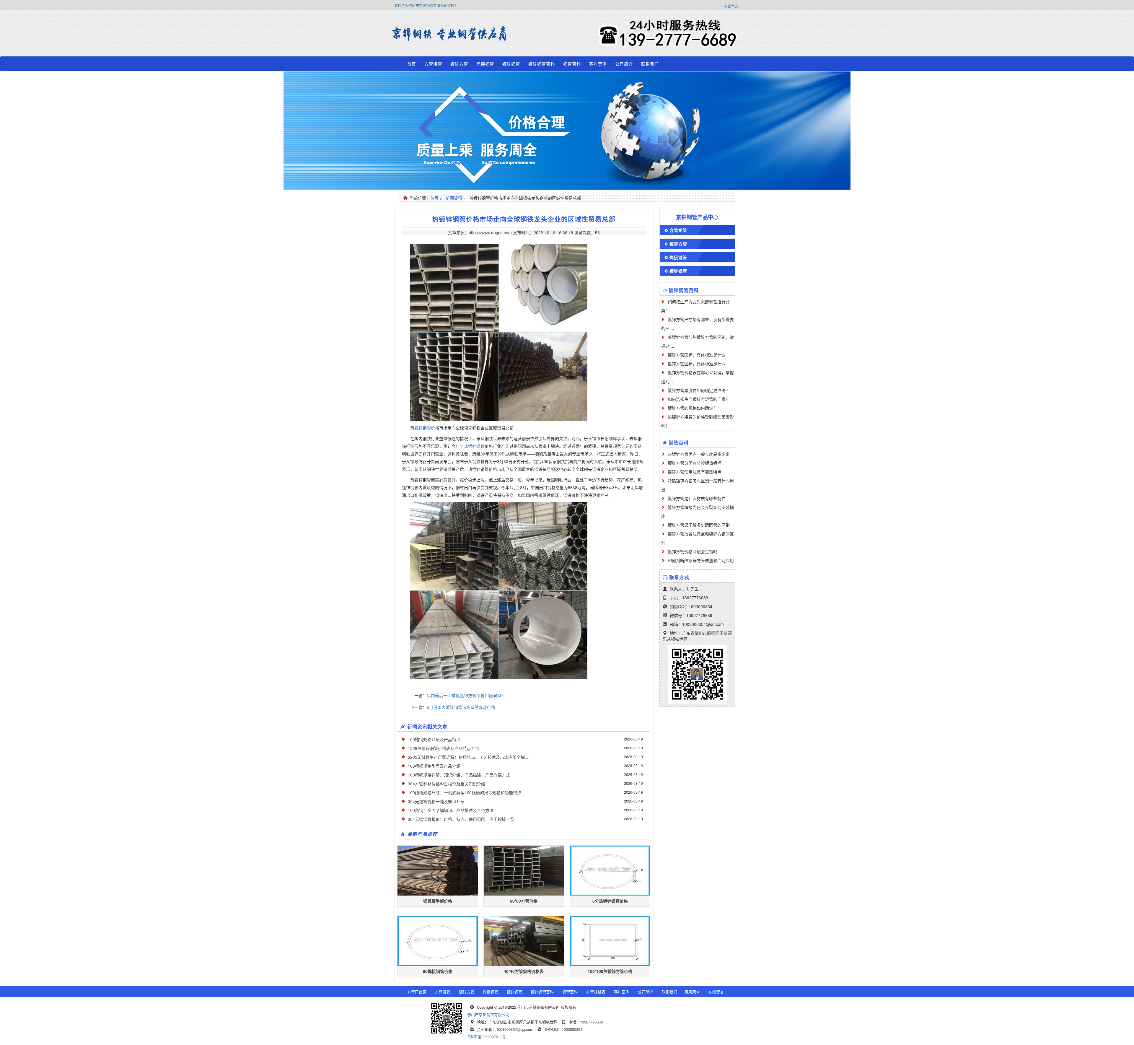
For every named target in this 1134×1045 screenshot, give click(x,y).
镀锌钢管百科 (541, 64)
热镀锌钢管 (474, 446)
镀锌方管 (459, 64)
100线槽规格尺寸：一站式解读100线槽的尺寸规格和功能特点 (464, 792)
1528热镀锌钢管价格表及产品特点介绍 (443, 748)
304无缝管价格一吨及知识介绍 (436, 801)
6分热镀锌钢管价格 (610, 901)
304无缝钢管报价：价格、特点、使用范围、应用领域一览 (461, 819)
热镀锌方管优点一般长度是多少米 (699, 454)
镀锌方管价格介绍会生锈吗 (692, 551)
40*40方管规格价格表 (524, 971)
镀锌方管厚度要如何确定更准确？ (699, 390)
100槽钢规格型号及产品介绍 (434, 766)
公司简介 (624, 64)
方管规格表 (595, 991)
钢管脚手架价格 (437, 901)
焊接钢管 (485, 64)
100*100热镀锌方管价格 (610, 971)
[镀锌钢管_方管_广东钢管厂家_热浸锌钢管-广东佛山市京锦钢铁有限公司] (409, 34)
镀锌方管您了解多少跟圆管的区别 (699, 525)
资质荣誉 (692, 991)
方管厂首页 (416, 991)
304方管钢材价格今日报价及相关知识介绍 (446, 784)
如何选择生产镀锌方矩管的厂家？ (699, 399)
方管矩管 (433, 64)
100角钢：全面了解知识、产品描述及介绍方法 (450, 810)
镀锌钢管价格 (426, 428)
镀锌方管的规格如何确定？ (692, 408)
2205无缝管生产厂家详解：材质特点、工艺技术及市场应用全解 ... (468, 757)
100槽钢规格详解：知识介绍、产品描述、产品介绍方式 (459, 775)
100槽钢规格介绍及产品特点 (434, 739)
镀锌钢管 (511, 64)
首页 (411, 64)
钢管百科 (572, 64)
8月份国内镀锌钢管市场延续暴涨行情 (461, 707)
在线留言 (731, 6)
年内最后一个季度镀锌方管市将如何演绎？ (466, 695)
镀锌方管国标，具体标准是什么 (697, 355)
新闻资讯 (454, 198)
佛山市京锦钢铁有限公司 (488, 1014)
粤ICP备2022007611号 (486, 1036)
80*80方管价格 (523, 901)
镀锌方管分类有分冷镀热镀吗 (694, 463)
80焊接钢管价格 (437, 971)
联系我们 (650, 64)
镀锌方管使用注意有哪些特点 (694, 472)
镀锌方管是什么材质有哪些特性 (697, 498)
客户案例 (598, 64)
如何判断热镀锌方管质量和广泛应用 (701, 560)
